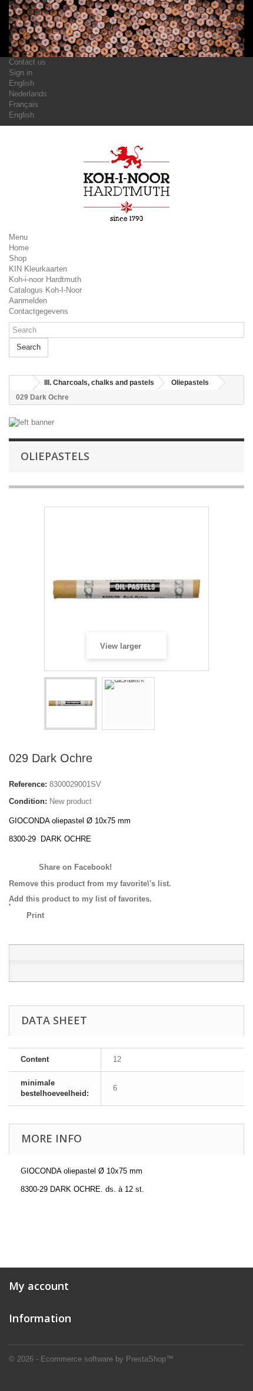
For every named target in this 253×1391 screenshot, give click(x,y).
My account (39, 1286)
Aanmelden (28, 300)
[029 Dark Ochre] (70, 703)
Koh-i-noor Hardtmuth (45, 279)
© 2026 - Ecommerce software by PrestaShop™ (91, 1359)
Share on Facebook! (74, 867)
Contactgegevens (38, 311)
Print (35, 915)
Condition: (28, 801)
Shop (17, 258)
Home (19, 247)
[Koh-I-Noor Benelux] (126, 183)
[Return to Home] (21, 383)
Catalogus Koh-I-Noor (45, 290)
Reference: (28, 784)
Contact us (27, 62)
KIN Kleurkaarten (38, 268)
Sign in (20, 72)
